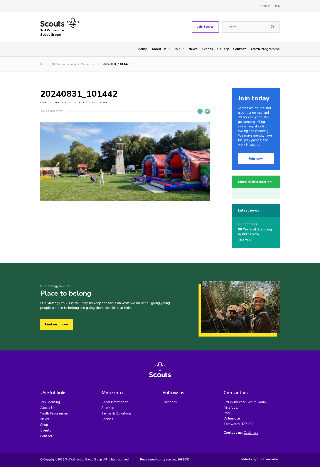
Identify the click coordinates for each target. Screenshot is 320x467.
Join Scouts (205, 27)
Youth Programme (265, 49)
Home (142, 49)
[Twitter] (207, 111)
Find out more (56, 324)
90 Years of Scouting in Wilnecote (72, 64)
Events (207, 49)
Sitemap (107, 407)
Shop (44, 424)
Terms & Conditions (116, 413)
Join (277, 6)
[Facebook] (200, 111)
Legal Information (114, 402)
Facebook (169, 402)
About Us (159, 49)
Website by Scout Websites (260, 459)
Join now (256, 158)
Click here (251, 433)
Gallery (223, 49)
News (193, 49)
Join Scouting (50, 402)
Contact (239, 49)
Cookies (265, 6)
